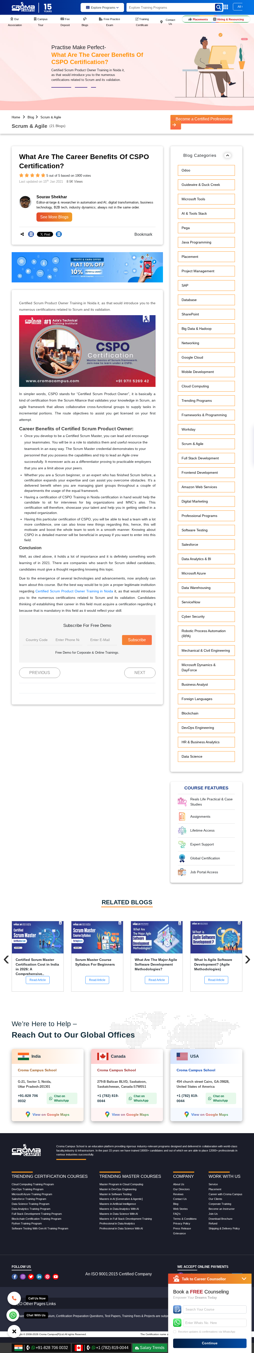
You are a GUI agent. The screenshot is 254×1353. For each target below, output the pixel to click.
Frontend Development (200, 472)
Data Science (192, 756)
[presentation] (6, 958)
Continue (210, 1343)
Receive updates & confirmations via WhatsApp (206, 1331)
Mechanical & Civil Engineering (206, 650)
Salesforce (190, 544)
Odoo (186, 170)
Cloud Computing (195, 386)
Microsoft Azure (194, 573)
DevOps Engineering (198, 728)
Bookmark (141, 234)
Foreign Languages (197, 699)
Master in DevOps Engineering (117, 1189)
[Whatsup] (12, 1314)
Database (189, 300)
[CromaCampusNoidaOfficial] (15, 1277)
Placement (190, 257)
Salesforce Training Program (29, 1198)
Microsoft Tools (193, 199)
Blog (31, 117)
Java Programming (196, 242)
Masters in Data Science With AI (118, 1213)
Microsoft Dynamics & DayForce (199, 667)
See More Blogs (54, 217)
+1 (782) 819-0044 (112, 1348)
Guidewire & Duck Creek (201, 185)
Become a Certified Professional (204, 119)
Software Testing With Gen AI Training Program (40, 1228)
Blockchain (190, 713)
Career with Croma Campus (225, 1194)
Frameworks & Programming (204, 415)
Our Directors (181, 1189)
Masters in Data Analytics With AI (119, 1208)
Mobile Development (198, 372)
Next (139, 673)
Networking (190, 343)
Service (213, 1184)
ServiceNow (191, 602)
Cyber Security (193, 616)
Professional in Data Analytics (117, 1223)
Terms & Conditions (185, 1218)
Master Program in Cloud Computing (121, 1184)
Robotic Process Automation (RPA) (204, 633)
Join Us (213, 1213)
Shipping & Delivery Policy (224, 1228)
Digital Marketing (195, 501)
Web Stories (180, 1208)
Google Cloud (192, 357)
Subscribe (137, 640)
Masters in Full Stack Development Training (125, 1218)
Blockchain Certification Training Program (36, 1218)
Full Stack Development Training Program (37, 1213)
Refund (213, 1223)
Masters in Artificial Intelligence (117, 1203)
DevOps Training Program (27, 1189)
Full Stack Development (200, 458)
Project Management (198, 271)
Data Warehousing (196, 588)
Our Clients (215, 1198)
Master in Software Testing (115, 1194)
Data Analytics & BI (196, 559)
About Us (178, 1184)
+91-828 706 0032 (52, 1348)
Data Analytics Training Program (31, 1208)
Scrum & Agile (50, 117)
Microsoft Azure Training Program (32, 1194)
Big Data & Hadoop (197, 329)
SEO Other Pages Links (35, 1304)
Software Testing (195, 530)
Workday (188, 429)
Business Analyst (195, 684)
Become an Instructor (222, 1208)
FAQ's (177, 1213)
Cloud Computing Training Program (33, 1184)
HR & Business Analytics (201, 742)
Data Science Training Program (30, 1203)
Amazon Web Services (199, 487)
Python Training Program (27, 1223)
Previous (39, 673)
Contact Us (180, 1198)
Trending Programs (197, 401)
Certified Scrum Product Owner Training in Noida (74, 591)
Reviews (178, 1194)
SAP (185, 285)
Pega (186, 228)
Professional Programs (199, 516)
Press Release (182, 1228)
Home (16, 117)
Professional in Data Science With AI (121, 1228)
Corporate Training (220, 1203)
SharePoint (190, 314)
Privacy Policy (181, 1223)
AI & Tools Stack (194, 213)
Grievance (179, 1233)
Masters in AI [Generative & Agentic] (121, 1198)
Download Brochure (220, 1218)
